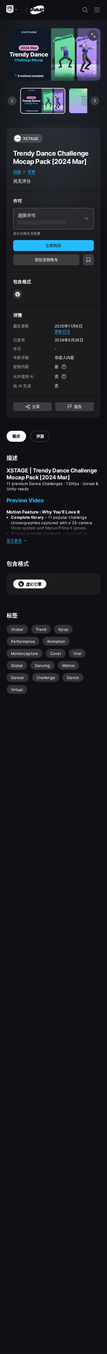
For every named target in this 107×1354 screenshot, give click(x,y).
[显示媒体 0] (43, 101)
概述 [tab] (16, 436)
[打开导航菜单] (97, 9)
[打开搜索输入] (85, 9)
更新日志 (62, 331)
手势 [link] (32, 171)
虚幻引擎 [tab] (34, 584)
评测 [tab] (40, 436)
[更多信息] (64, 366)
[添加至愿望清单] (88, 259)
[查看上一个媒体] (12, 100)
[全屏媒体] (93, 35)
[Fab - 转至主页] (37, 9)
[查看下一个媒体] (95, 100)
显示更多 (14, 540)
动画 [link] (17, 171)
